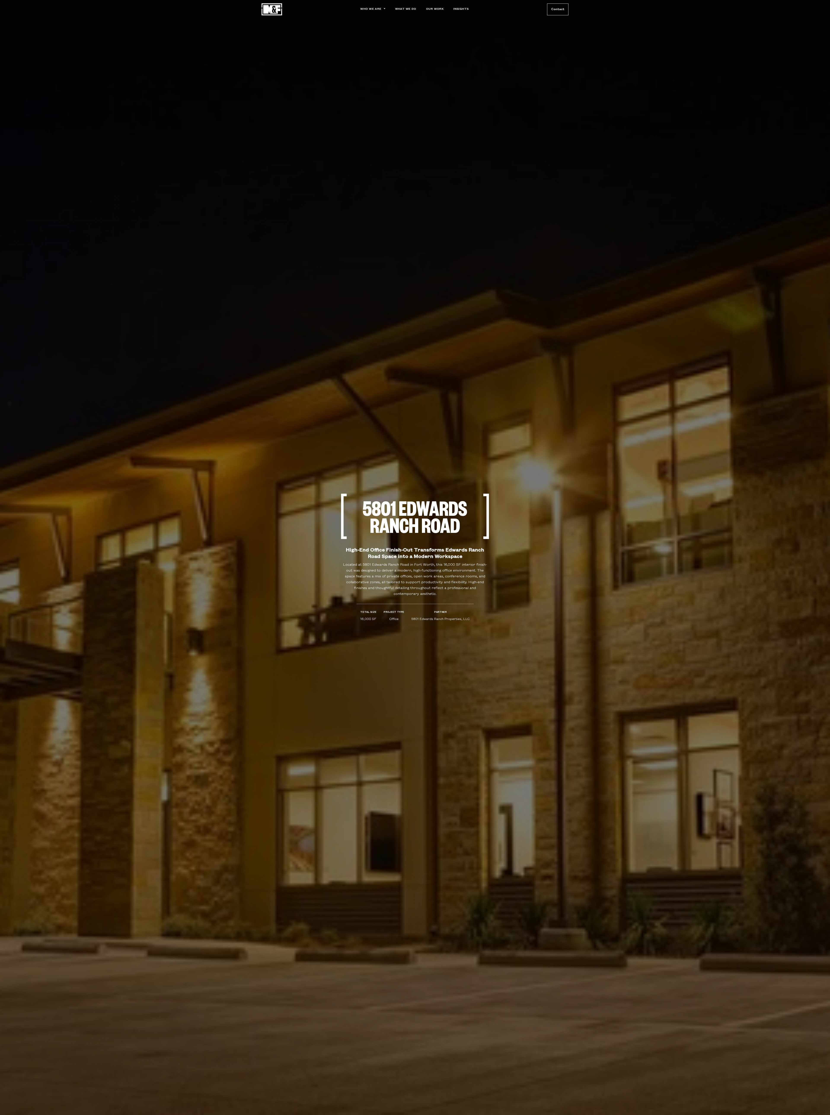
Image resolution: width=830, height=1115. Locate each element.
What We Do (405, 9)
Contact (557, 9)
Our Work (435, 9)
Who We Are (370, 9)
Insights (461, 9)
